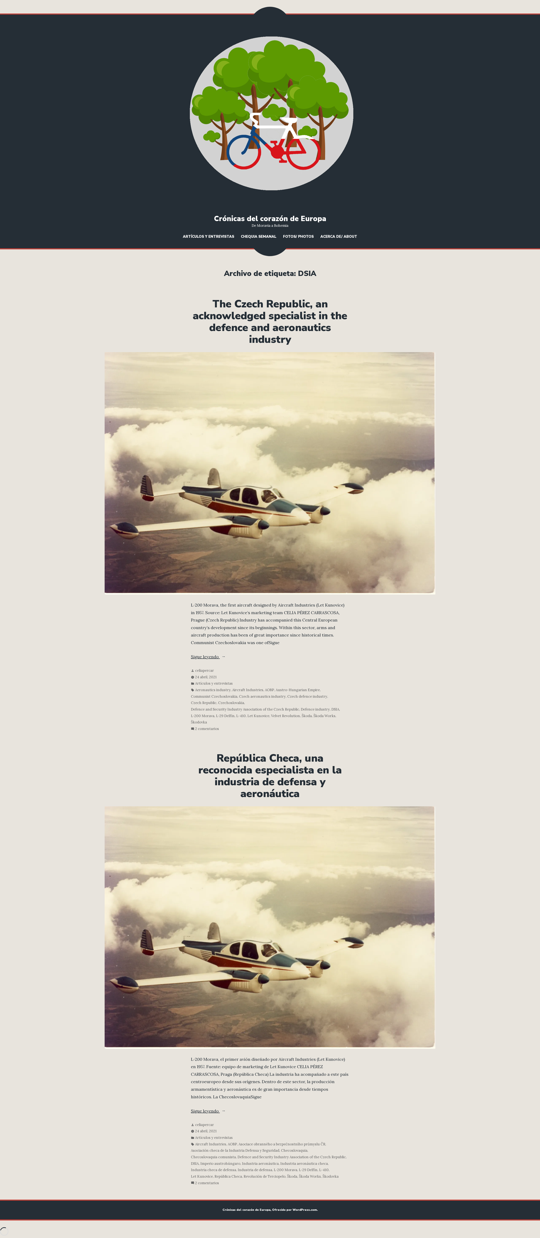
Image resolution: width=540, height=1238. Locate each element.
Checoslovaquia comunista (213, 1157)
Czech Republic (203, 702)
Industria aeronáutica (260, 1163)
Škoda (307, 716)
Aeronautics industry (213, 690)
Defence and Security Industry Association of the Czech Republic (245, 709)
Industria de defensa (255, 1170)
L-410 (241, 716)
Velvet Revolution (285, 716)
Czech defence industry (307, 696)
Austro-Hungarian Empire (298, 690)
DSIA (335, 709)
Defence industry (315, 709)
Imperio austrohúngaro (220, 1163)
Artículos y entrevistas (208, 236)
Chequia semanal (258, 236)
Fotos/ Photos (298, 236)
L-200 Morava (202, 716)
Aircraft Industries (247, 690)
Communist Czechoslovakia (214, 696)
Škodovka (199, 722)
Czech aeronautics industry (262, 696)
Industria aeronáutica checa (304, 1163)
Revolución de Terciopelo (264, 1176)
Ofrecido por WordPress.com (294, 1210)
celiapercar (204, 670)
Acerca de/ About (338, 236)
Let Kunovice (258, 716)
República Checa (228, 1176)
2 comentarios (207, 729)
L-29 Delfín (225, 716)
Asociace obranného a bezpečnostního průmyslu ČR (282, 1144)
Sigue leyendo (219, 657)
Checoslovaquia (294, 1150)
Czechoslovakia (231, 702)
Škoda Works (324, 716)
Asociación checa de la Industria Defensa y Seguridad (235, 1150)
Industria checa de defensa (213, 1170)
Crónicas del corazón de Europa (270, 219)
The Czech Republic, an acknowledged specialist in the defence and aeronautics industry (270, 322)
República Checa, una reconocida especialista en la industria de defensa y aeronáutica (270, 776)
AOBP (269, 690)
